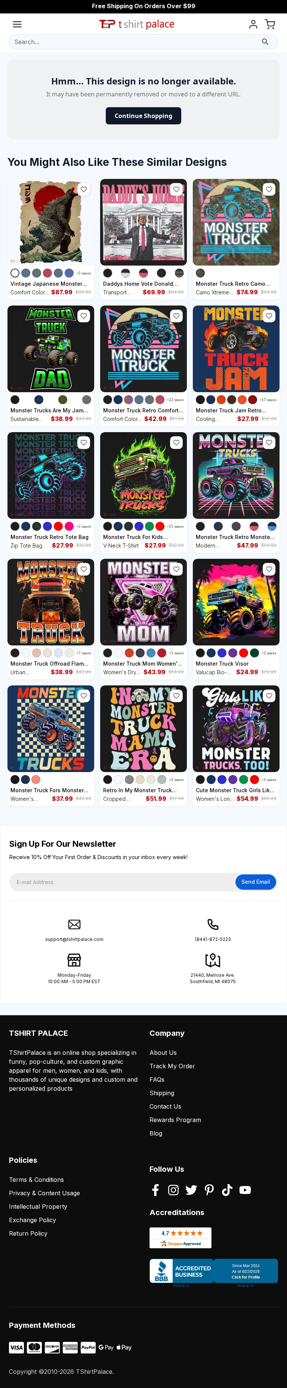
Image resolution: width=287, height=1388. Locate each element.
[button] (83, 189)
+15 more (175, 526)
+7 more (83, 653)
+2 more (83, 526)
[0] (270, 25)
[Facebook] (155, 1191)
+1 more (269, 779)
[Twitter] (191, 1191)
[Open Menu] (17, 25)
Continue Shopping (143, 116)
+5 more (83, 273)
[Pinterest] (209, 1191)
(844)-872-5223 (213, 939)
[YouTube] (245, 1191)
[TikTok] (227, 1191)
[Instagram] (173, 1191)
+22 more (175, 399)
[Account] (253, 25)
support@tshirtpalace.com (74, 939)
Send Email (255, 882)
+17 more (268, 399)
